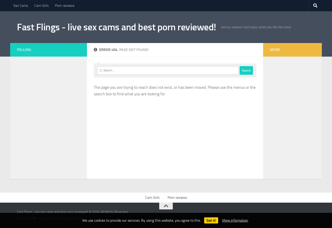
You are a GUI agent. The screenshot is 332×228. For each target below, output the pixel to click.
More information (235, 220)
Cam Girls (41, 5)
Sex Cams (20, 5)
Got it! (211, 220)
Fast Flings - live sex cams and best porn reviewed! (116, 27)
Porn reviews (64, 5)
